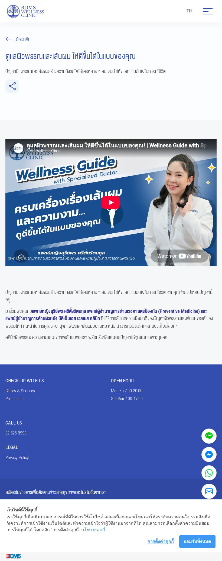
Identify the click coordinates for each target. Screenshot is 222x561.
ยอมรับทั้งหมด (197, 541)
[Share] (12, 86)
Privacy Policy (17, 457)
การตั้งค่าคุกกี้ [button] (161, 541)
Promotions (14, 398)
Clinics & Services (20, 390)
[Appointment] (209, 491)
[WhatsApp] (209, 472)
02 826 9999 (16, 433)
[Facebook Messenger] (209, 454)
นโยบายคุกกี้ (93, 529)
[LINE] (209, 436)
